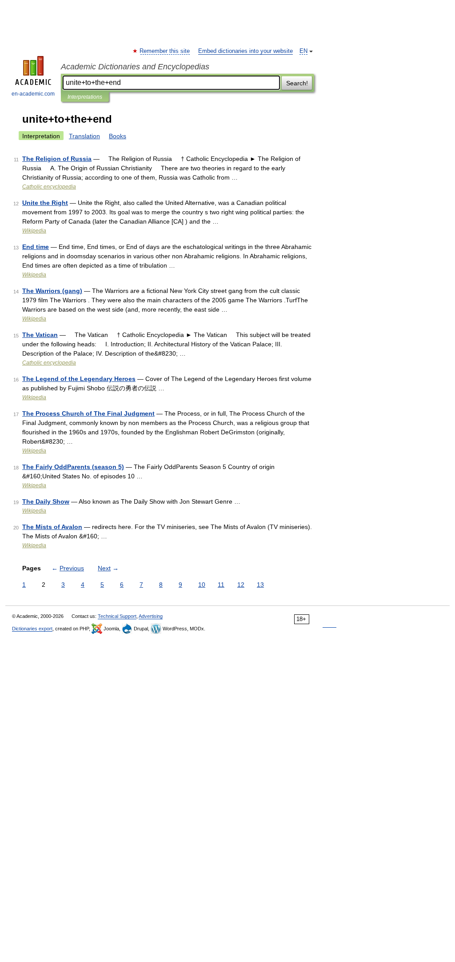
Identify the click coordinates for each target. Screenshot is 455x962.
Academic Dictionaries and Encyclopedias (135, 66)
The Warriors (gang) (52, 290)
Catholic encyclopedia (49, 187)
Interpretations (85, 97)
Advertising (151, 616)
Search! (297, 83)
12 (240, 584)
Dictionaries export (32, 628)
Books (117, 136)
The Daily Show (45, 501)
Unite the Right (45, 202)
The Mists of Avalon (52, 526)
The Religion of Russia (57, 158)
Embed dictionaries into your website (245, 51)
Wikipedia (34, 231)
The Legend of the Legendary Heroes (79, 378)
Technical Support (117, 616)
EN (303, 51)
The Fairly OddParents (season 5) (73, 466)
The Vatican (40, 334)
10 (201, 584)
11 (221, 584)
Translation (84, 136)
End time (35, 246)
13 (260, 584)
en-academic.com (33, 94)
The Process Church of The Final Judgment (88, 413)
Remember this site (165, 51)
